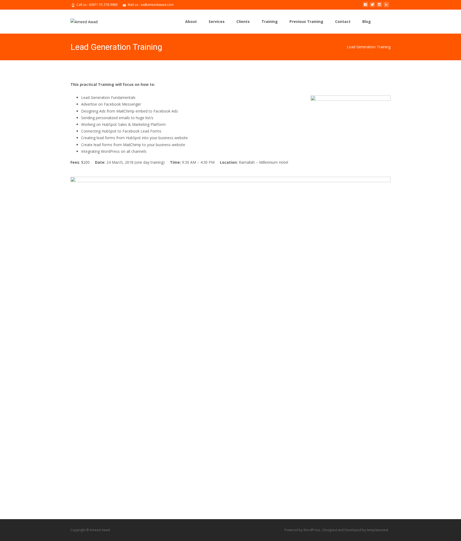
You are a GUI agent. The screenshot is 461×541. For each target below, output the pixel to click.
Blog (366, 21)
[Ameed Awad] (80, 20)
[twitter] (372, 6)
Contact (343, 21)
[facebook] (365, 6)
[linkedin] (386, 6)
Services (217, 21)
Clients (243, 21)
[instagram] (379, 6)
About (191, 21)
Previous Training (306, 21)
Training (269, 21)
